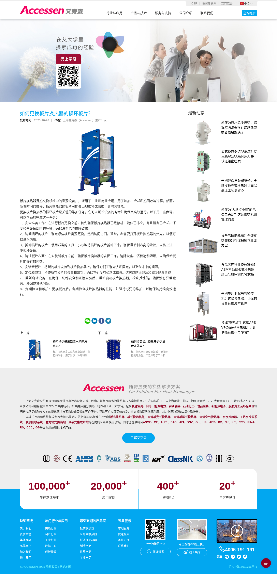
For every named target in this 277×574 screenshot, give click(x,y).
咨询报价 (249, 13)
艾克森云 (227, 3)
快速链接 (26, 521)
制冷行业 (50, 534)
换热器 (57, 206)
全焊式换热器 (88, 534)
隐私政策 (51, 566)
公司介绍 (185, 13)
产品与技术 (139, 13)
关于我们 (25, 528)
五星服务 (124, 521)
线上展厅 (25, 557)
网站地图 (65, 566)
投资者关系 (209, 3)
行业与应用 (114, 13)
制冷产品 (85, 545)
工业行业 (50, 540)
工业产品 (85, 557)
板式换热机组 (88, 540)
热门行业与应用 (56, 521)
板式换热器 (87, 528)
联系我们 (206, 13)
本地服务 (123, 528)
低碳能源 (50, 551)
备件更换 (123, 540)
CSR (194, 3)
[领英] (94, 320)
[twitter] (108, 320)
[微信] (87, 320)
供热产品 (85, 551)
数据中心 (50, 545)
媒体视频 (25, 540)
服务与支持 (163, 13)
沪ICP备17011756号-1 (243, 566)
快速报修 (123, 534)
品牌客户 (25, 545)
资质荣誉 (25, 534)
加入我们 (25, 551)
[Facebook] (101, 320)
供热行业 (50, 528)
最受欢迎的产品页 (93, 521)
